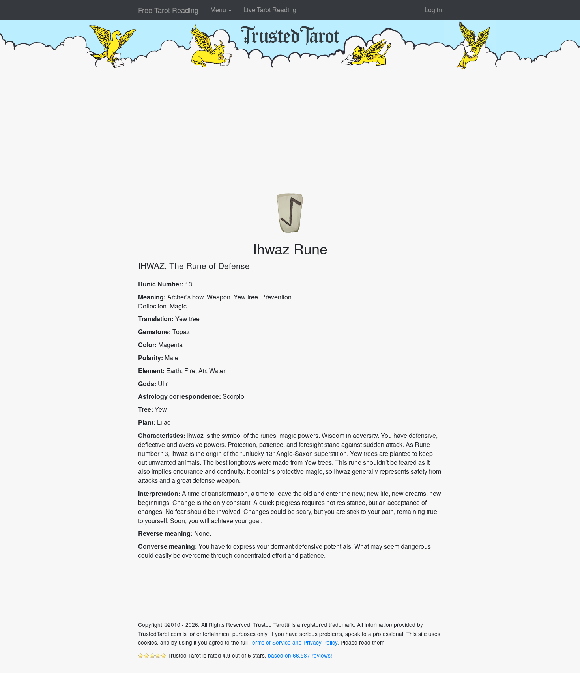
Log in (433, 9)
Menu (219, 9)
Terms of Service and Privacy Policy (293, 642)
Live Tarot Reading (269, 9)
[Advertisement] (290, 129)
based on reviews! (300, 655)
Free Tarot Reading (168, 10)
